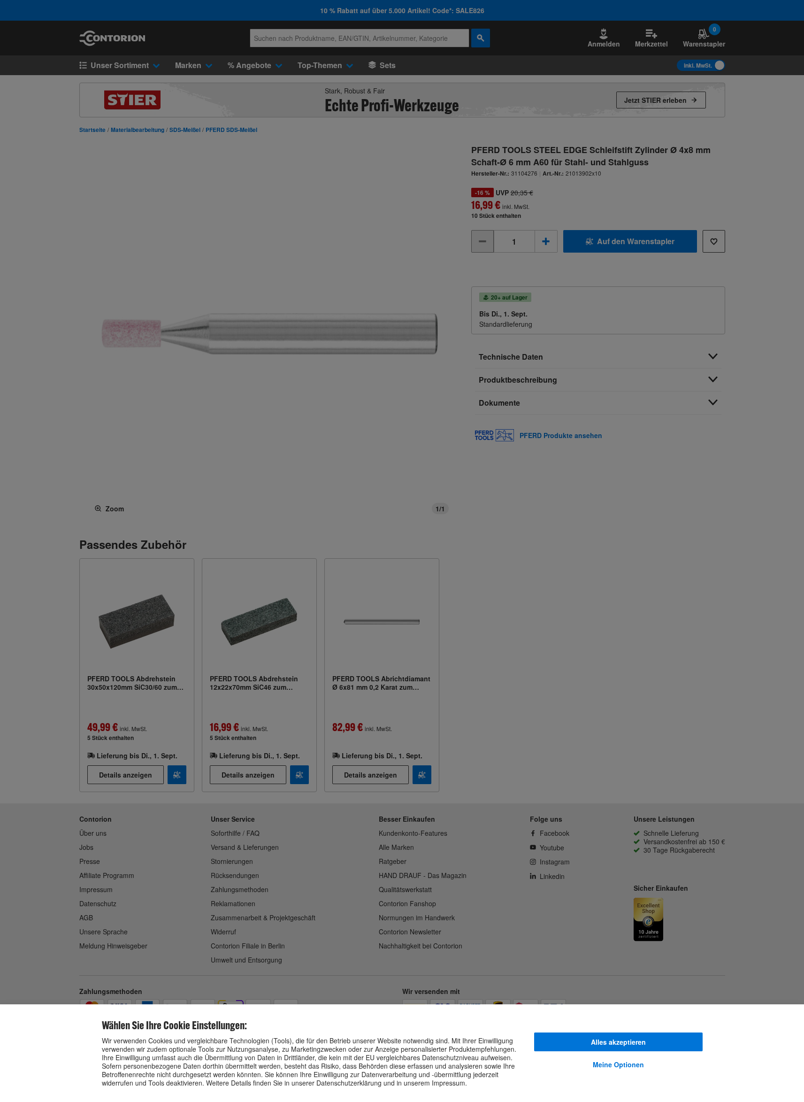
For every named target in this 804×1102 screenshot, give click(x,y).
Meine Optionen (618, 1064)
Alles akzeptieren (618, 1042)
